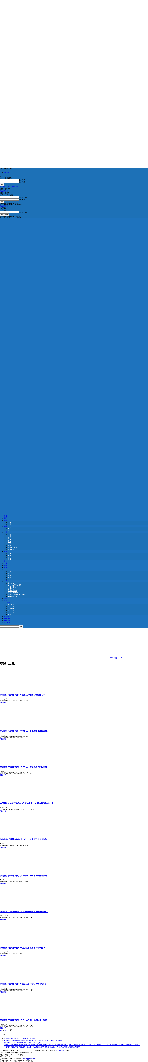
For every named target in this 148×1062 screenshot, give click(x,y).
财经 (5, 551)
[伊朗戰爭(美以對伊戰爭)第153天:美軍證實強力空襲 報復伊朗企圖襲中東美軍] (16, 944)
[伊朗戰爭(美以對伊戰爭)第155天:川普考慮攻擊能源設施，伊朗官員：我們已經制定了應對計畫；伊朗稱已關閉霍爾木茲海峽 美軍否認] (16, 871)
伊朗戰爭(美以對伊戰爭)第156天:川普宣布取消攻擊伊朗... (24, 839)
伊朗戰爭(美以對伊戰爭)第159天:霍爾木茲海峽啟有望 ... (23, 695)
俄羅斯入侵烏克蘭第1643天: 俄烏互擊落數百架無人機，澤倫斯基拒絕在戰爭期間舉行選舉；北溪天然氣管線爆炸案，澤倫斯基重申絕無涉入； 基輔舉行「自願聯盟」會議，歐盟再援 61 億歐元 (72, 1045)
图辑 (5, 598)
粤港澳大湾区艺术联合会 (16, 594)
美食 (9, 571)
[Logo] (74, 365)
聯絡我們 (7, 618)
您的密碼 (22, 182)
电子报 (6, 616)
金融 (9, 555)
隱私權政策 (4, 191)
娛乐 (5, 567)
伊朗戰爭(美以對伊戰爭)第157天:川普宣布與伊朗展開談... (24, 767)
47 (5, 1030)
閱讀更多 (3, 703)
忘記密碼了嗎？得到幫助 (9, 187)
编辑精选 (11, 608)
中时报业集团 (61, 1050)
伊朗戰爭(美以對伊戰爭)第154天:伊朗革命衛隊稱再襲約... (24, 912)
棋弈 (9, 545)
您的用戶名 (23, 180)
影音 (5, 601)
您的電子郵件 (23, 197)
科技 (5, 561)
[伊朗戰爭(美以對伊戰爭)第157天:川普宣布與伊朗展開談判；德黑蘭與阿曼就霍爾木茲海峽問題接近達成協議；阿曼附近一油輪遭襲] (16, 763)
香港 (9, 528)
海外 (9, 536)
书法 (9, 542)
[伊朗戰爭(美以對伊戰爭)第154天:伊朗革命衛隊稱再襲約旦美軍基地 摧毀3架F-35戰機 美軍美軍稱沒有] (16, 907)
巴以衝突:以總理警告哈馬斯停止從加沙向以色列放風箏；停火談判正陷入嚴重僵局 (33, 1040)
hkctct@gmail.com (28, 1059)
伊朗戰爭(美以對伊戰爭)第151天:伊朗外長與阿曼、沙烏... (24, 1020)
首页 (5, 516)
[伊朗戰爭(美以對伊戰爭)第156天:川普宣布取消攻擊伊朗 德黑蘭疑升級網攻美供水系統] (16, 835)
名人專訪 (11, 605)
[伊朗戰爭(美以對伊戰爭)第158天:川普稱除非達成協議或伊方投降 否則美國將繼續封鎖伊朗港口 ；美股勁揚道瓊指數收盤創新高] (16, 727)
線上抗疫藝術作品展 (15, 585)
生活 (5, 570)
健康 (9, 575)
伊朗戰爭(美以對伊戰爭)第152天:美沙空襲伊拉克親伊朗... (24, 984)
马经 (9, 559)
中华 (9, 534)
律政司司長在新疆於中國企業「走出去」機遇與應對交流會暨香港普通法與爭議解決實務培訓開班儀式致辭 (42, 1047)
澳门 (9, 530)
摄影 (9, 544)
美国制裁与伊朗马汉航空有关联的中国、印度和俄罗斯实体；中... (27, 803)
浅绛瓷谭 (11, 549)
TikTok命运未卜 (13, 596)
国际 (5, 518)
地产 (9, 557)
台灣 (9, 524)
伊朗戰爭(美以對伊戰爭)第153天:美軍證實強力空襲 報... (23, 948)
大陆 (9, 522)
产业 (9, 553)
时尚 (9, 577)
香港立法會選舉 (13, 593)
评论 (5, 563)
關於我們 (7, 620)
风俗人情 (11, 612)
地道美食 (11, 607)
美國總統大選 (12, 591)
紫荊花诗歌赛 (12, 547)
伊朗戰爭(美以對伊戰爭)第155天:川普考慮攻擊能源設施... (24, 876)
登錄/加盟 (6, 172)
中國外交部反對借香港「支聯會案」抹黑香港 (20, 1038)
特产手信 (11, 610)
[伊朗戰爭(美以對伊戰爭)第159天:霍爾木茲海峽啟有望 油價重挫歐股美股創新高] (16, 691)
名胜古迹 (11, 614)
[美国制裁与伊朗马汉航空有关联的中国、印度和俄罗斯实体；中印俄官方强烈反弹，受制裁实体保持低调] (16, 799)
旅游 (9, 573)
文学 (9, 540)
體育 (5, 565)
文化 (5, 532)
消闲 (9, 579)
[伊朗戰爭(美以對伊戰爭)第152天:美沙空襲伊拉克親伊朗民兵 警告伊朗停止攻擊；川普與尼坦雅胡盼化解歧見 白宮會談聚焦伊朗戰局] (16, 980)
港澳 (5, 526)
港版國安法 (12, 587)
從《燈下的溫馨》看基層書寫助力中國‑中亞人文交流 (23, 1043)
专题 (5, 581)
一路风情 (7, 603)
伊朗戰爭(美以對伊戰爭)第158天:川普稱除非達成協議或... (24, 731)
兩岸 (5, 520)
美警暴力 (11, 589)
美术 (9, 538)
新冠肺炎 (11, 583)
